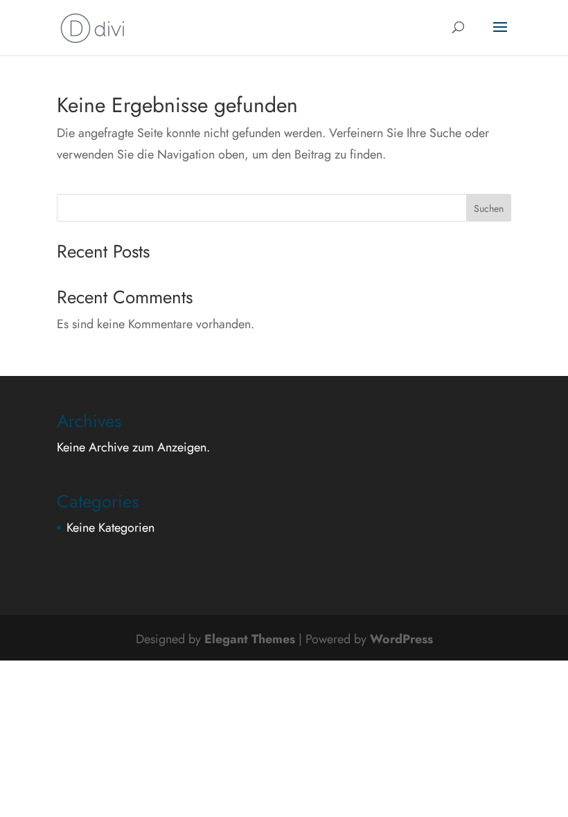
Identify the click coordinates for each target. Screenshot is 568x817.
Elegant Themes (249, 639)
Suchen (489, 208)
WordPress (401, 639)
